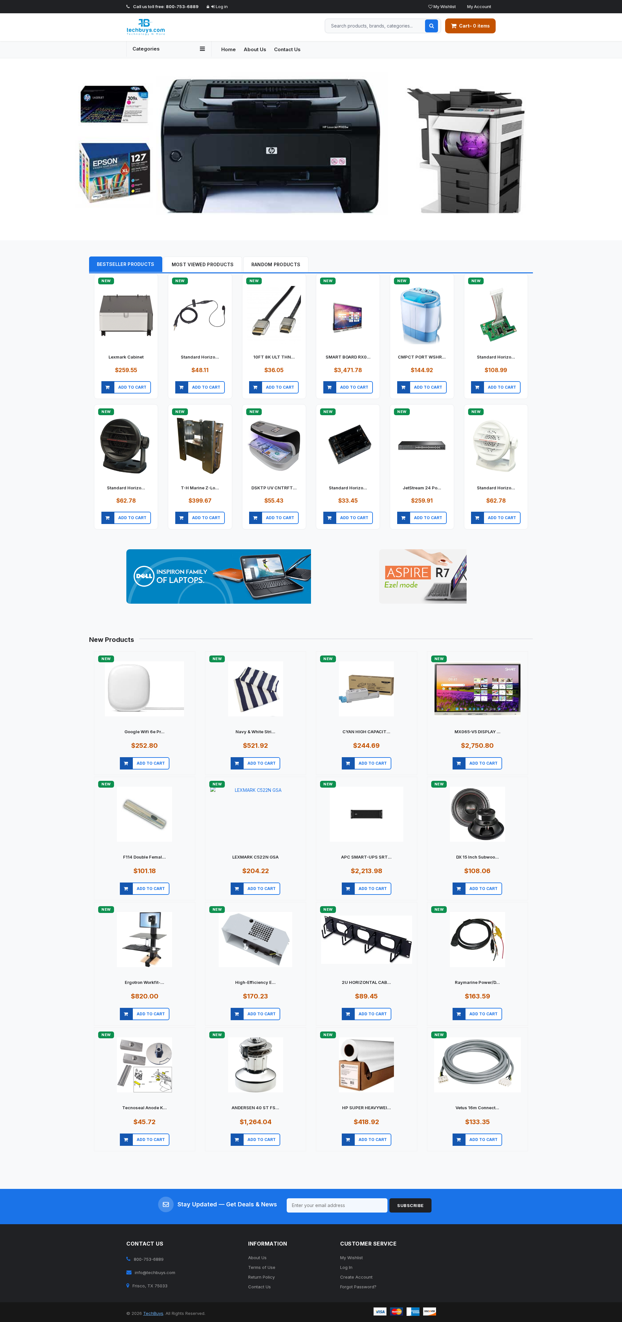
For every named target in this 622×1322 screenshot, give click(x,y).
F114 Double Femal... (144, 857)
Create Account (356, 1277)
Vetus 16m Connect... (477, 1107)
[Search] (431, 26)
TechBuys (153, 1313)
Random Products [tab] (276, 264)
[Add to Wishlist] (155, 395)
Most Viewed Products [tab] (203, 264)
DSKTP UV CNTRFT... (274, 487)
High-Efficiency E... (255, 982)
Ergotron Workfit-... (144, 982)
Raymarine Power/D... (477, 982)
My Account (478, 6)
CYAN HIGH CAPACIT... (366, 731)
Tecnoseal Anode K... (144, 1107)
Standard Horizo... (200, 356)
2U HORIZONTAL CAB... (366, 982)
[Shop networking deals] (311, 149)
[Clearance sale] (423, 576)
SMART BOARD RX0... (348, 356)
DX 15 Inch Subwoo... (477, 857)
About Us (255, 49)
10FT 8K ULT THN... (274, 356)
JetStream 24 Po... (422, 487)
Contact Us (287, 49)
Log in (221, 6)
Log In (346, 1267)
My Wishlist (444, 6)
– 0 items (474, 25)
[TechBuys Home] (169, 27)
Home (228, 49)
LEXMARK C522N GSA (255, 857)
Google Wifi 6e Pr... (144, 731)
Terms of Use (261, 1267)
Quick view (125, 395)
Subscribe (410, 1205)
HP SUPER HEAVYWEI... (366, 1107)
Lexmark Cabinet (126, 356)
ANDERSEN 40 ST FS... (255, 1107)
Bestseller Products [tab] (126, 264)
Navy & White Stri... (255, 731)
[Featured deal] (218, 576)
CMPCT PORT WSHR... (422, 356)
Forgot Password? (358, 1286)
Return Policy (261, 1277)
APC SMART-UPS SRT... (366, 857)
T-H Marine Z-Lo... (200, 487)
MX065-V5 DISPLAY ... (478, 731)
